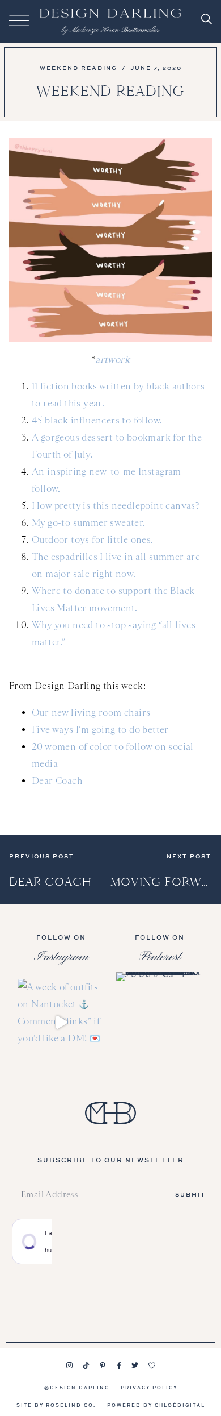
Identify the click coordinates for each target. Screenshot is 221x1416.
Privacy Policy (149, 1387)
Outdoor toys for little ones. (93, 539)
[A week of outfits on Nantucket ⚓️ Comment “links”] (61, 1022)
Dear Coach (57, 780)
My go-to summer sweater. (89, 522)
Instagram (61, 956)
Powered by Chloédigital (156, 1405)
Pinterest (160, 956)
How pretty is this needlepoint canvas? (115, 505)
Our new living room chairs (91, 712)
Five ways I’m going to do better (100, 729)
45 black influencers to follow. (97, 420)
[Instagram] (69, 1365)
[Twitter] (135, 1365)
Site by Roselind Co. (56, 1405)
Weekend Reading (78, 68)
